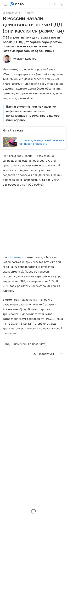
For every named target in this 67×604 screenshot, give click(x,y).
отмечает (14, 257)
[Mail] (12, 4)
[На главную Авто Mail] (19, 4)
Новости (29, 12)
